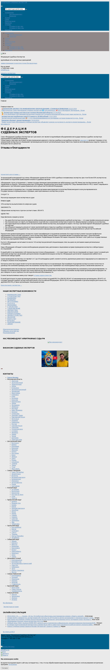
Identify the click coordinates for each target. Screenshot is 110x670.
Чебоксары (15, 524)
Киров (14, 507)
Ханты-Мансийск (18, 536)
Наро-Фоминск (17, 410)
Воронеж (15, 448)
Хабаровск (15, 567)
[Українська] (2, 105)
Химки (14, 434)
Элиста (14, 498)
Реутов (14, 424)
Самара (14, 515)
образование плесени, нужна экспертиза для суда (25, 621)
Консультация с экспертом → (11, 285)
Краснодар (15, 493)
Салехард (15, 531)
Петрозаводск (17, 482)
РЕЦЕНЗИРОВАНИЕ (14, 322)
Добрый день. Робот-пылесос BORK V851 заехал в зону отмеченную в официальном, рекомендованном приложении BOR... (51, 623)
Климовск (15, 395)
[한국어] (22, 105)
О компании (9, 12)
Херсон (14, 594)
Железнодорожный (19, 389)
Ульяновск (15, 520)
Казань (14, 505)
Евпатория (15, 587)
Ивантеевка (16, 393)
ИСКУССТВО (11, 319)
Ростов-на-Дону (17, 494)
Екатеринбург (16, 527)
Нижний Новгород (18, 508)
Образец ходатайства (11, 331)
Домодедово (17, 384)
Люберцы (15, 407)
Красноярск (16, 548)
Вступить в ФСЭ (9, 632)
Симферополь (17, 591)
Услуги (7, 18)
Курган (14, 529)
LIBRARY (10, 324)
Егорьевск (15, 388)
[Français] (11, 105)
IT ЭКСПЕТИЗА (12, 307)
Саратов (15, 519)
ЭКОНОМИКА (12, 305)
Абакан (14, 541)
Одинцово (15, 414)
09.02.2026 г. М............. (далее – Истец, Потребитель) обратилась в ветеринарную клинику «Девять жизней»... (46, 616)
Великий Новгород (18, 477)
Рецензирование (9, 333)
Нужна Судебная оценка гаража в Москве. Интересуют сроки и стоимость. (33, 626)
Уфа (13, 522)
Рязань (14, 460)
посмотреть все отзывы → (10, 174)
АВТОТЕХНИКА (12, 301)
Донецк (14, 598)
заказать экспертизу (8, 73)
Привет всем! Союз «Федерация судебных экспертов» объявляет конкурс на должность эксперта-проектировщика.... (46, 121)
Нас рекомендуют (15, 14)
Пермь (14, 513)
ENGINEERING (11, 298)
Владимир (15, 446)
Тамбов (14, 463)
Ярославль (16, 469)
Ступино (15, 431)
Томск (14, 556)
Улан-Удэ (15, 565)
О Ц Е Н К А (11, 303)
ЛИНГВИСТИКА (12, 310)
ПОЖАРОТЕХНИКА (13, 313)
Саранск (14, 517)
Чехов (14, 436)
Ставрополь (16, 584)
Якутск (14, 572)
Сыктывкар (16, 486)
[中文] (28, 105)
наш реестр (84, 140)
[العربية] (19, 105)
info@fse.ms (5, 70)
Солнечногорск (17, 429)
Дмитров (15, 381)
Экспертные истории (11, 607)
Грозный (15, 577)
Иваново (15, 450)
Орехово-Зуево (17, 415)
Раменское (15, 422)
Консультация (10, 21)
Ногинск (14, 412)
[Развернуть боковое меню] (2, 368)
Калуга (14, 451)
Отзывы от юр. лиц (16, 26)
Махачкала (15, 579)
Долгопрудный (17, 383)
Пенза (14, 512)
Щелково (15, 438)
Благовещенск (17, 560)
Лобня (14, 403)
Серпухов (15, 427)
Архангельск (16, 474)
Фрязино (15, 432)
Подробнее (13, 664)
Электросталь (17, 439)
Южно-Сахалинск (18, 570)
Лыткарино (16, 405)
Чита (13, 568)
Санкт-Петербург (18, 472)
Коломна (15, 398)
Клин (13, 396)
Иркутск (14, 544)
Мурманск (15, 481)
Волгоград (15, 491)
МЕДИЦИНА (11, 300)
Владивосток (16, 562)
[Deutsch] (8, 105)
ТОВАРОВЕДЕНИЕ (13, 308)
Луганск (14, 599)
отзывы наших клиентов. (43, 275)
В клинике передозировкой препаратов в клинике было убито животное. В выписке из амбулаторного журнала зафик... (50, 625)
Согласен (5, 668)
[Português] (16, 105)
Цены (7, 19)
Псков (14, 484)
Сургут (14, 532)
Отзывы (8, 25)
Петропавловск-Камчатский (22, 563)
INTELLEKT (11, 320)
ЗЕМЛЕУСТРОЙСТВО (14, 315)
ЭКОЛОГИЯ (11, 317)
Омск (13, 555)
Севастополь (16, 589)
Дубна (14, 386)
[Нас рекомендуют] (55, 342)
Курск (13, 455)
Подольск (15, 419)
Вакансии (12, 16)
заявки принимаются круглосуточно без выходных (19, 63)
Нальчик (15, 582)
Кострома (15, 453)
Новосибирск (16, 551)
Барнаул (15, 543)
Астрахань (15, 489)
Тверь (14, 465)
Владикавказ (16, 575)
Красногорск (16, 401)
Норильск (15, 553)
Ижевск (14, 501)
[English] (5, 105)
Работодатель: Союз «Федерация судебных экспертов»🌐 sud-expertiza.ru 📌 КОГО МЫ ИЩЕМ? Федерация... (43, 109)
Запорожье (16, 596)
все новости (5, 124)
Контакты (8, 30)
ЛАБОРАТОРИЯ (12, 312)
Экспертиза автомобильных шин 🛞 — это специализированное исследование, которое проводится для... (42, 117)
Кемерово (15, 546)
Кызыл (14, 550)
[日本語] (25, 105)
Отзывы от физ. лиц (16, 28)
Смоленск (15, 462)
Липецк (14, 457)
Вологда (15, 476)
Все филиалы (8, 603)
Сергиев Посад (17, 426)
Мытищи (15, 408)
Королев (15, 400)
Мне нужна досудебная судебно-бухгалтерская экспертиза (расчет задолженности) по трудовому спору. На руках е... (49, 619)
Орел (13, 458)
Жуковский (16, 391)
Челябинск (15, 537)
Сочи (13, 496)
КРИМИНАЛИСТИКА (14, 295)
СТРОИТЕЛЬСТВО (13, 296)
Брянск (14, 445)
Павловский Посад (18, 417)
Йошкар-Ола (16, 503)
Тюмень (14, 534)
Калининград (16, 479)
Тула (13, 467)
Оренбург (15, 510)
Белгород (15, 443)
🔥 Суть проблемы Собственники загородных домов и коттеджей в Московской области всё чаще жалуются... (44, 113)
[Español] (13, 105)
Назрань (14, 581)
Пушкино (15, 420)
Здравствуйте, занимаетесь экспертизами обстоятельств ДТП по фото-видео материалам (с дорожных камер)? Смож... (50, 618)
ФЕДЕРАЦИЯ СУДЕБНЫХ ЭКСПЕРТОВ (14, 2)
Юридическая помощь (11, 329)
